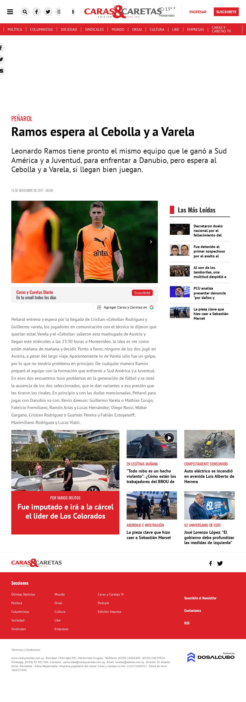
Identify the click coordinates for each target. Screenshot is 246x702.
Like (175, 29)
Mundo (118, 29)
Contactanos (192, 610)
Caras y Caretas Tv (221, 29)
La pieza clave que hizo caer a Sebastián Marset (211, 314)
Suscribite (142, 292)
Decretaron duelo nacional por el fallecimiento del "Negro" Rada (208, 233)
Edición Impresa (109, 611)
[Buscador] (25, 11)
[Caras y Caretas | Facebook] (36, 11)
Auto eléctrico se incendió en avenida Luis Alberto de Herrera (209, 476)
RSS (187, 622)
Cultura (157, 29)
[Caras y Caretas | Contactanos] (229, 563)
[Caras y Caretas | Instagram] (59, 11)
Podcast (103, 603)
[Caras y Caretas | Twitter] (48, 11)
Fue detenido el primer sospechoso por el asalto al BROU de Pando (209, 253)
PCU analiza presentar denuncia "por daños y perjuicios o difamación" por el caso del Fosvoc (210, 300)
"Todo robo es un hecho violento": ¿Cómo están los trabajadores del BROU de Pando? (151, 478)
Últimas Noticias (23, 594)
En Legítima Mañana (142, 464)
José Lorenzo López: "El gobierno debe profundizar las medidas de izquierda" (209, 537)
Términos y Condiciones (25, 650)
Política (15, 29)
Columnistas (41, 29)
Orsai (137, 29)
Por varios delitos (65, 498)
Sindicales (94, 29)
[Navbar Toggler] (13, 11)
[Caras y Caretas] (36, 566)
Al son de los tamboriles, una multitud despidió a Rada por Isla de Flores (210, 276)
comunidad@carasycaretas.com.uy (84, 662)
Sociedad (69, 29)
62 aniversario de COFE (202, 525)
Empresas (195, 29)
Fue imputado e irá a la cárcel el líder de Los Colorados (65, 511)
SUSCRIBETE (226, 11)
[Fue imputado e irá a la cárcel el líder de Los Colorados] (65, 460)
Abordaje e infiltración (145, 525)
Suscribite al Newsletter (200, 597)
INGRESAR (198, 11)
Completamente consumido (206, 464)
